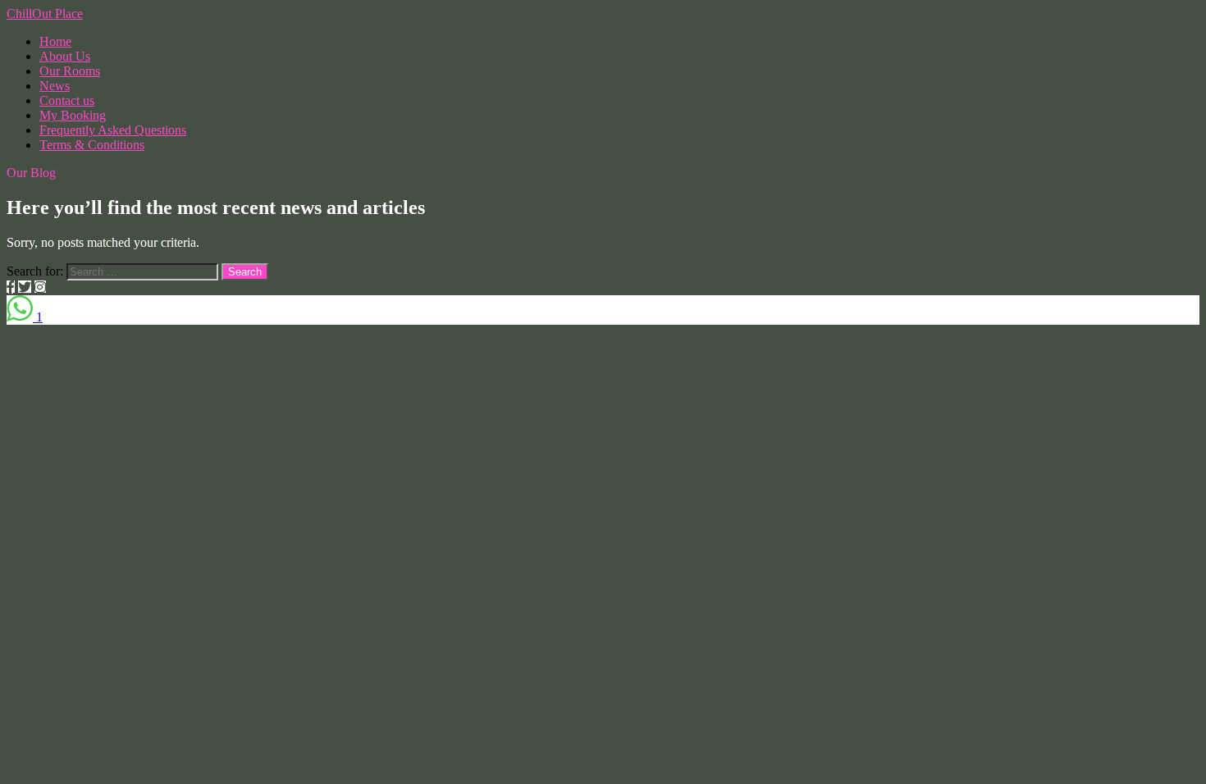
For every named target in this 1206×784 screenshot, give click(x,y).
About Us (64, 56)
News (54, 86)
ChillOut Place (45, 14)
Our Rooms (69, 71)
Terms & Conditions (91, 145)
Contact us (66, 100)
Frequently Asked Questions (112, 130)
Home (55, 41)
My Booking (72, 115)
